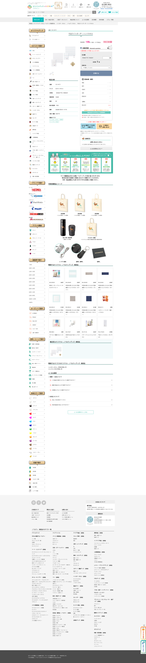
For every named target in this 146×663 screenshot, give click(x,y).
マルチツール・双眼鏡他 (99, 575)
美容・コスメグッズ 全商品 (80, 555)
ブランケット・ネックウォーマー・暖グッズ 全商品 (103, 600)
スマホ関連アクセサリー (37, 620)
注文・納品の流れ (49, 19)
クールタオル (97, 581)
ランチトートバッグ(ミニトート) (38, 564)
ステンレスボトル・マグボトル (38, 587)
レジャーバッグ (97, 573)
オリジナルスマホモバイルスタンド (39, 611)
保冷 (74, 15)
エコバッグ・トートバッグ (59, 15)
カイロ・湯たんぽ (97, 607)
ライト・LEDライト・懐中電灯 (59, 600)
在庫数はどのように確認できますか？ (61, 390)
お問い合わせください (96, 142)
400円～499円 (32, 288)
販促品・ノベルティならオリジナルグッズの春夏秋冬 (42, 657)
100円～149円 (32, 268)
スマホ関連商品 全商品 (38, 605)
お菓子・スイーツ (77, 590)
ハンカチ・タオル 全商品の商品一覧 (57, 367)
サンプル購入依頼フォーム (67, 517)
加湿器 (95, 546)
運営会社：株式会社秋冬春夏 (106, 8)
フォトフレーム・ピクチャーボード (101, 543)
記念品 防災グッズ (57, 635)
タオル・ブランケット (36, 544)
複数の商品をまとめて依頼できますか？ (61, 385)
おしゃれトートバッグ (36, 568)
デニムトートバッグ (36, 557)
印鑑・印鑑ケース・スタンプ (59, 572)
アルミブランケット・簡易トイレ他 (60, 607)
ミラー (74, 561)
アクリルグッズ (35, 532)
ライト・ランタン (97, 554)
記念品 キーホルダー (57, 633)
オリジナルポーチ (35, 572)
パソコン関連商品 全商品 (59, 536)
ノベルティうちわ (97, 594)
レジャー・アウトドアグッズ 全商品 (103, 565)
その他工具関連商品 (98, 561)
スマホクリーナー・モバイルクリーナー (40, 615)
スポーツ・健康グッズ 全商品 (80, 568)
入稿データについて (62, 19)
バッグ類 (34, 538)
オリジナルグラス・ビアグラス (38, 598)
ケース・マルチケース (57, 566)
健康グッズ (75, 571)
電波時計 (75, 538)
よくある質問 (85, 19)
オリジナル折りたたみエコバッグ (39, 561)
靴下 (95, 605)
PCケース (54, 544)
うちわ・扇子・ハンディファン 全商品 (103, 589)
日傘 (74, 548)
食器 (74, 613)
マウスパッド (55, 540)
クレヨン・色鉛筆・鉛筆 (58, 590)
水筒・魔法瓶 (34, 596)
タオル (69, 15)
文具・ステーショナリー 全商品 (61, 547)
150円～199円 (32, 271)
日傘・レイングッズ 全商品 (80, 543)
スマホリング (34, 618)
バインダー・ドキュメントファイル (60, 559)
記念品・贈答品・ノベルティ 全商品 (62, 612)
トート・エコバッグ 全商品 (39, 549)
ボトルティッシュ (97, 640)
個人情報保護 (49, 521)
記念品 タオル (56, 628)
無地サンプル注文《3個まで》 (90, 126)
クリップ (54, 557)
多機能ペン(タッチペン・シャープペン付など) (62, 581)
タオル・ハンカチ (97, 622)
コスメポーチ (76, 563)
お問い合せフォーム (66, 515)
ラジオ (54, 602)
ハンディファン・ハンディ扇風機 (101, 582)
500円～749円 (32, 292)
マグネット (55, 555)
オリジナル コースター (78, 607)
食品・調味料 (76, 592)
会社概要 (94, 19)
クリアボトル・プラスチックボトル (39, 590)
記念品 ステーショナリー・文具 (59, 624)
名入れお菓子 (80, 15)
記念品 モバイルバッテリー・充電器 (60, 631)
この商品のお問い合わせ (105, 126)
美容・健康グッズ (77, 559)
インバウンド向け (54, 121)
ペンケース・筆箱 (56, 561)
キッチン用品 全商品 (78, 605)
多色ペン (54, 583)
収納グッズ (96, 537)
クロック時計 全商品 (78, 536)
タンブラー (45, 15)
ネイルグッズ (76, 565)
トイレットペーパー (98, 646)
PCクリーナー (55, 542)
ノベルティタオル (77, 582)
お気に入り (81, 7)
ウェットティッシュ (98, 642)
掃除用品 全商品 (98, 532)
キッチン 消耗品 (76, 611)
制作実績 (101, 19)
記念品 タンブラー (57, 615)
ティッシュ (96, 644)
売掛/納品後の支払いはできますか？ (60, 404)
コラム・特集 (110, 19)
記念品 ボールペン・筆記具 (59, 626)
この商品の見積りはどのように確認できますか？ (63, 380)
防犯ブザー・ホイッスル (58, 605)
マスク (95, 638)
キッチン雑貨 (76, 609)
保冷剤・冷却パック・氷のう (100, 584)
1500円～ (31, 302)
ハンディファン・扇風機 (99, 596)
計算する (96, 73)
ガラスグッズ (97, 629)
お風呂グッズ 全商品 (78, 620)
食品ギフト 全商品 (78, 586)
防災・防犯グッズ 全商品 (59, 596)
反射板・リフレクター (57, 604)
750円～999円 (32, 295)
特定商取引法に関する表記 (52, 519)
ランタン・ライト (97, 571)
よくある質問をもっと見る (80, 412)
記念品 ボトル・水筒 (57, 619)
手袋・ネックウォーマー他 (99, 609)
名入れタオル (76, 580)
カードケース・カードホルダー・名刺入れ (61, 564)
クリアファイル (56, 532)
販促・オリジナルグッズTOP (52, 513)
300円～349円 (32, 281)
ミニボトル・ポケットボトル (38, 594)
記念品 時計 (55, 622)
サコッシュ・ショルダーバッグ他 (39, 573)
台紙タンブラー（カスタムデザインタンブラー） (42, 581)
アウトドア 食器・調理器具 (99, 567)
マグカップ (34, 601)
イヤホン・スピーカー (36, 613)
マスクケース (97, 637)
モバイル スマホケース (36, 616)
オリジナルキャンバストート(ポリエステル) (41, 555)
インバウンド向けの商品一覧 (55, 368)
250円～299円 (32, 278)
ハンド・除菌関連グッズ (99, 635)
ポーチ (39, 15)
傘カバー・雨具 (76, 550)
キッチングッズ (35, 546)
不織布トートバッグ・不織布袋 (38, 559)
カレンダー (87, 15)
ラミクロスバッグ (35, 570)
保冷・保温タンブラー (36, 585)
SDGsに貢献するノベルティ (38, 536)
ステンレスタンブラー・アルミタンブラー (40, 579)
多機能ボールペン (97, 558)
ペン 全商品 (56, 577)
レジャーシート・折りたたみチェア (101, 569)
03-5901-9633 (106, 4)
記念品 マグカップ (57, 617)
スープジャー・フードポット (38, 592)
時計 (74, 540)
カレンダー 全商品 (78, 597)
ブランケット (97, 603)
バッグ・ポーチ (97, 618)
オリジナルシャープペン (58, 585)
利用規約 (48, 517)
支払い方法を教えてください (59, 399)
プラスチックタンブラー (37, 583)
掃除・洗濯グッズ (97, 535)
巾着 (51, 15)
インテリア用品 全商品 (100, 540)
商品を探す (37, 19)
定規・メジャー (56, 570)
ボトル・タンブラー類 (36, 540)
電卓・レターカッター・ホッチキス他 (60, 573)
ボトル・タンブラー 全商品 (39, 577)
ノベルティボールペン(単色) (58, 579)
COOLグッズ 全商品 (99, 578)
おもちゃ (96, 624)
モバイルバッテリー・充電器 (38, 607)
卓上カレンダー (76, 601)
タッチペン (34, 609)
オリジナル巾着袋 (35, 566)
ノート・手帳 (55, 553)
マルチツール (97, 556)
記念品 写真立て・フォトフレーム (60, 630)
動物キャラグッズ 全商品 (100, 612)
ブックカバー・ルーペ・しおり (59, 568)
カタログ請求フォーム (66, 519)
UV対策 (95, 586)
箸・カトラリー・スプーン (78, 616)
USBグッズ (55, 538)
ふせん (54, 550)
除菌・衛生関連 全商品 (100, 632)
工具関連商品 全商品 (99, 552)
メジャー (96, 560)
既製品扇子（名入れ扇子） (99, 592)
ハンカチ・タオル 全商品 (56, 119)
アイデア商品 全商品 (78, 532)
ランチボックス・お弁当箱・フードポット (82, 615)
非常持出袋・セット (57, 598)
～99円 (30, 264)
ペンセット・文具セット (58, 592)
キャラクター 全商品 (99, 616)
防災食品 (54, 609)
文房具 (33, 542)
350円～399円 (32, 285)
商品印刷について (74, 19)
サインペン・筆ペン (57, 587)
